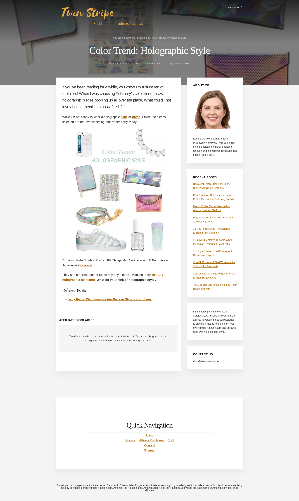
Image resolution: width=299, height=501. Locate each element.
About (149, 435)
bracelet (86, 265)
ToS (171, 440)
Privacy (130, 440)
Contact (149, 445)
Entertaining (119, 63)
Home (136, 63)
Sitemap (149, 450)
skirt (124, 117)
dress (136, 117)
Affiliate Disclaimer (152, 440)
